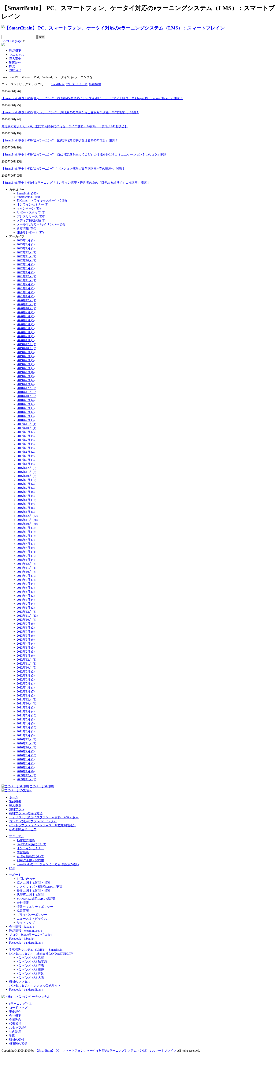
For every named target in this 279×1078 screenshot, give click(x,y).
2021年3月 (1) (26, 292)
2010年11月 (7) (26, 743)
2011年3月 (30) (26, 727)
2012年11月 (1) (26, 663)
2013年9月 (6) (26, 623)
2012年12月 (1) (26, 659)
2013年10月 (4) (26, 619)
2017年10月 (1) (26, 428)
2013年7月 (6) (26, 631)
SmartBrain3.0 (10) (28, 196)
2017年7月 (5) (26, 440)
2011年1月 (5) (26, 735)
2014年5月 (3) (26, 591)
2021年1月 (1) (26, 296)
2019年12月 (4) (26, 344)
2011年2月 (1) (26, 731)
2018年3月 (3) (26, 416)
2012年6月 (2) (26, 679)
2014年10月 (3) (26, 571)
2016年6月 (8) (26, 491)
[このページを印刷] (15, 786)
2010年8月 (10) (26, 755)
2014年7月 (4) (26, 583)
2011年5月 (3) (26, 719)
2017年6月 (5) (26, 444)
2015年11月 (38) (27, 519)
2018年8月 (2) (26, 404)
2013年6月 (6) (26, 635)
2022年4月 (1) (26, 264)
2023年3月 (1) (26, 244)
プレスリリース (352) (31, 216)
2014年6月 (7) (26, 587)
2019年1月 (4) (26, 384)
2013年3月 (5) (26, 647)
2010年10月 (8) (26, 747)
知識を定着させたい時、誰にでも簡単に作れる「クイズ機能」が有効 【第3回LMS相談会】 (65, 126)
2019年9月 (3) (26, 352)
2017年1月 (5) (26, 464)
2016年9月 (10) (26, 479)
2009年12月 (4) (26, 775)
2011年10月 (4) (26, 703)
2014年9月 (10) (26, 575)
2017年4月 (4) (26, 452)
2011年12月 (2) (26, 699)
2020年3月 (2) (26, 332)
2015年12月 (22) (27, 515)
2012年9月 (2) (26, 671)
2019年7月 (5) (26, 360)
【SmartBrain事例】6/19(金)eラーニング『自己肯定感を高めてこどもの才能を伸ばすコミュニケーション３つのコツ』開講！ (85, 154)
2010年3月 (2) (26, 763)
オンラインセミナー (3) (32, 204)
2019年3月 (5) (26, 376)
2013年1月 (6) (26, 655)
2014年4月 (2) (26, 595)
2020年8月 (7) (26, 316)
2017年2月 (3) (26, 460)
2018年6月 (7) (26, 408)
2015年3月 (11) (26, 551)
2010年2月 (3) (26, 767)
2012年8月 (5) (26, 675)
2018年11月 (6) (26, 392)
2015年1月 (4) (26, 559)
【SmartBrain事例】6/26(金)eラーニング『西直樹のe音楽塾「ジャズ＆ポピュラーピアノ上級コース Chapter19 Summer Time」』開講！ (92, 98)
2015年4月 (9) (26, 547)
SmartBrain (58, 84)
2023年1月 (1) (26, 248)
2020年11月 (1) (26, 304)
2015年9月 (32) (26, 527)
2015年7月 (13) (26, 535)
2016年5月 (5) (26, 495)
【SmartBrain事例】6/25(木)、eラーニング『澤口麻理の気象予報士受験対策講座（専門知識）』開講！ (70, 112)
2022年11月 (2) (26, 256)
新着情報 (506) (26, 228)
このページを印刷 (42, 786)
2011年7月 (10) (26, 715)
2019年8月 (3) (26, 356)
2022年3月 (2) (26, 268)
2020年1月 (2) (26, 340)
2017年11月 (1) (26, 424)
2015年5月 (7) (26, 543)
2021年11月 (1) (26, 280)
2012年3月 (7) (26, 691)
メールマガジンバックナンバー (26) (41, 224)
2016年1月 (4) (26, 511)
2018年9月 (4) (26, 400)
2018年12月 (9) (26, 388)
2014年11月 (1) (26, 567)
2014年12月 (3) (26, 563)
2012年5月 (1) (26, 683)
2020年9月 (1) (26, 312)
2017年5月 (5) (26, 448)
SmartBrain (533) (27, 193)
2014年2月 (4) (26, 603)
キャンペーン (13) (29, 208)
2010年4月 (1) (26, 759)
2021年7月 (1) (26, 288)
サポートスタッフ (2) (31, 212)
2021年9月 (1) (26, 284)
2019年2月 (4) (26, 380)
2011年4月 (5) (26, 723)
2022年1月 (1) (26, 272)
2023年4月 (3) (26, 240)
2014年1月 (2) (26, 607)
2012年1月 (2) (26, 695)
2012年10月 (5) (26, 667)
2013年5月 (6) (26, 639)
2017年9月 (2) (26, 432)
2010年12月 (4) (26, 739)
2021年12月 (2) (26, 276)
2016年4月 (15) (26, 499)
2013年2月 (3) (26, 651)
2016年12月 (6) (26, 468)
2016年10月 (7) (26, 476)
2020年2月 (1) (26, 336)
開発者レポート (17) (30, 232)
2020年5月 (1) (26, 324)
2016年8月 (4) (26, 483)
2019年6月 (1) (26, 364)
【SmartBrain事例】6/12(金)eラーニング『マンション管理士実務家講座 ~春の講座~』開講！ (63, 168)
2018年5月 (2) (26, 412)
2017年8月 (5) (26, 436)
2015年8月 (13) (26, 531)
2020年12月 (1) (26, 300)
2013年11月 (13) (27, 615)
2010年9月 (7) (26, 751)
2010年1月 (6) (26, 771)
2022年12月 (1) (26, 252)
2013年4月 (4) (26, 643)
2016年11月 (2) (26, 472)
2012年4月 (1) (26, 687)
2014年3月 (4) (26, 599)
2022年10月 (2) (26, 260)
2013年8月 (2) (26, 627)
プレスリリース (76, 84)
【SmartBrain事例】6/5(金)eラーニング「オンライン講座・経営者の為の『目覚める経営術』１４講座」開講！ (76, 182)
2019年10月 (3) (26, 348)
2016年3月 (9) (26, 503)
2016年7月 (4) (26, 487)
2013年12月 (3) (26, 611)
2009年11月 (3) (26, 779)
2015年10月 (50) (27, 523)
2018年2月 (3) (26, 420)
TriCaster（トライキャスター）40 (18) (42, 200)
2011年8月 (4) (26, 711)
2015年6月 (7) (26, 539)
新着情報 (95, 84)
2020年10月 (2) (26, 308)
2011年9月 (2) (26, 707)
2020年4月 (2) (26, 328)
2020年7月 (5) (26, 320)
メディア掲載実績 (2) (31, 220)
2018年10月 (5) (26, 396)
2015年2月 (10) (26, 555)
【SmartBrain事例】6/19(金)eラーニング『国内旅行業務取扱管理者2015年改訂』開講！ (60, 140)
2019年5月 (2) (26, 368)
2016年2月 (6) (26, 507)
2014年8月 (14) (26, 579)
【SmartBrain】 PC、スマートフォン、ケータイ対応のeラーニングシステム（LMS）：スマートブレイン (105, 1050)
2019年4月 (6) (26, 372)
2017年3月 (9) (26, 456)
